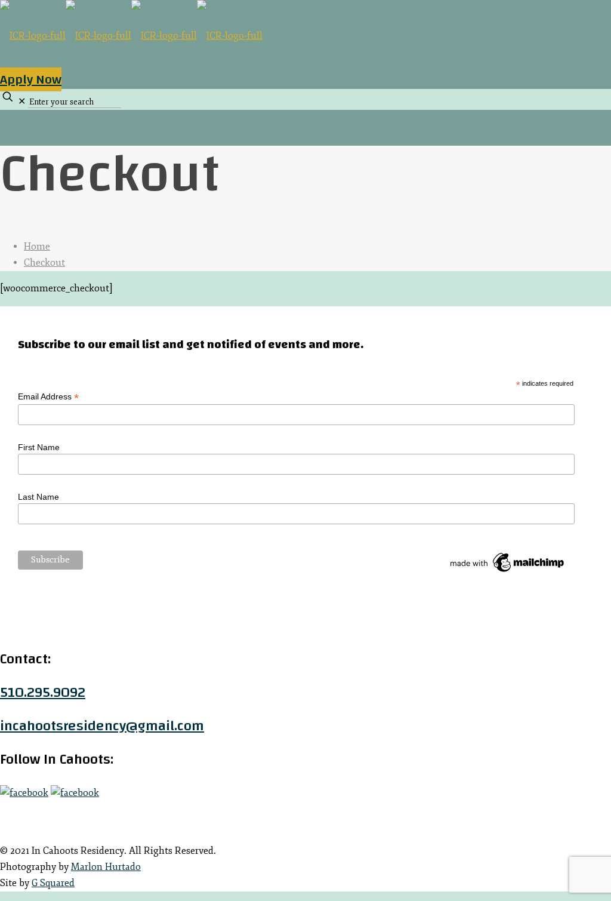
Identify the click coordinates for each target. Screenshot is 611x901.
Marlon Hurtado (106, 867)
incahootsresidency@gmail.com (102, 726)
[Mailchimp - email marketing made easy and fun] (507, 572)
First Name (39, 447)
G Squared (53, 883)
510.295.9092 (42, 692)
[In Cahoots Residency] (131, 36)
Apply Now (30, 79)
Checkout (44, 263)
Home (37, 247)
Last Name (38, 497)
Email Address (48, 396)
